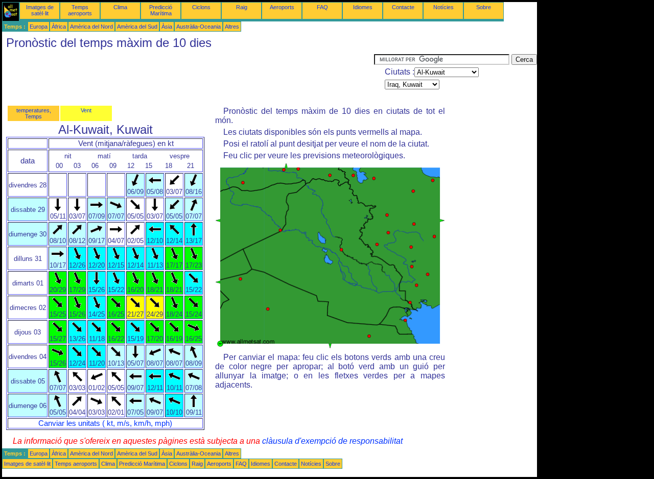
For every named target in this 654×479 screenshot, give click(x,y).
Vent (86, 110)
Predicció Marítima (160, 10)
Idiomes (362, 7)
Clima (120, 7)
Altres (232, 26)
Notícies (443, 7)
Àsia (166, 26)
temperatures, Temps (33, 113)
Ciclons (201, 7)
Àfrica (59, 26)
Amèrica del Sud (137, 26)
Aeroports (282, 7)
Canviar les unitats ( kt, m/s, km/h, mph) (105, 423)
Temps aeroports (80, 10)
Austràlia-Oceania (198, 26)
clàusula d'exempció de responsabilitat (332, 441)
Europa (39, 26)
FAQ (322, 7)
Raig (241, 7)
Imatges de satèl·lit (40, 10)
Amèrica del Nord (91, 26)
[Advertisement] (188, 77)
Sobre (483, 7)
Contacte (403, 7)
